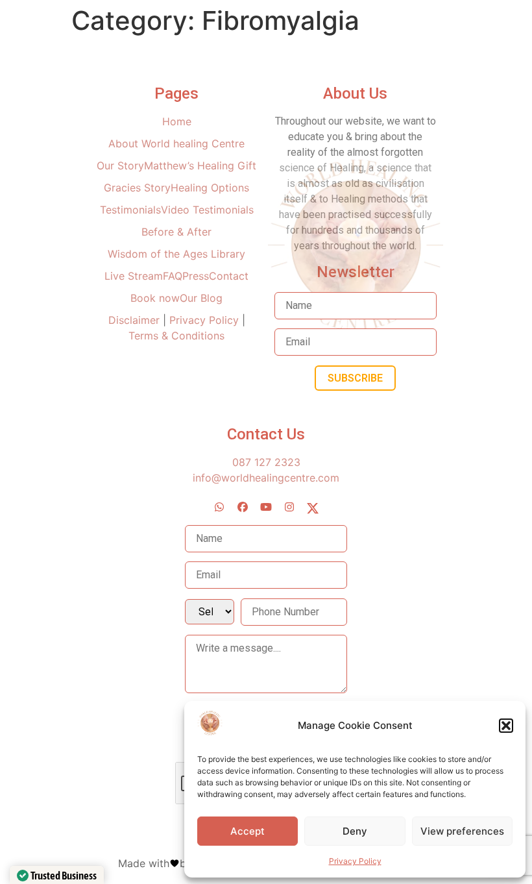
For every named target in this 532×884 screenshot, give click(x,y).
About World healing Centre (176, 143)
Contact (228, 275)
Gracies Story (137, 187)
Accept (247, 831)
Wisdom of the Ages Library (176, 253)
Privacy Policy (355, 861)
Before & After (176, 231)
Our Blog (201, 297)
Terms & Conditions (176, 335)
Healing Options (210, 187)
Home (176, 121)
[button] (506, 725)
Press (195, 275)
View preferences (462, 831)
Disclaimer (135, 319)
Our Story (120, 165)
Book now (155, 297)
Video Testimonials (207, 209)
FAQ (172, 275)
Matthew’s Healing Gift (200, 165)
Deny (355, 831)
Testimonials (130, 209)
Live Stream (133, 275)
